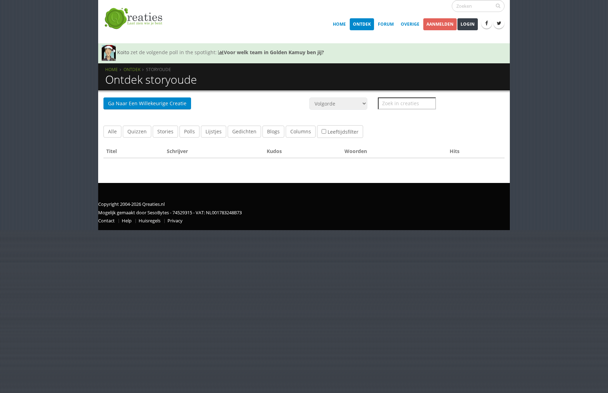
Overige (410, 24)
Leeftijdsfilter (342, 131)
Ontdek (362, 24)
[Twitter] (499, 23)
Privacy (175, 221)
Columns (300, 131)
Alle (112, 131)
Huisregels (149, 221)
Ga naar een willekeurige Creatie (147, 103)
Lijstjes (213, 131)
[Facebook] (486, 23)
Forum (386, 24)
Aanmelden (440, 24)
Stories (165, 131)
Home (339, 24)
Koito (123, 52)
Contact (106, 221)
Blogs (273, 131)
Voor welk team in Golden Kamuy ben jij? (274, 52)
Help (127, 221)
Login (468, 24)
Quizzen (137, 131)
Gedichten (244, 131)
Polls (189, 131)
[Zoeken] (498, 5)
